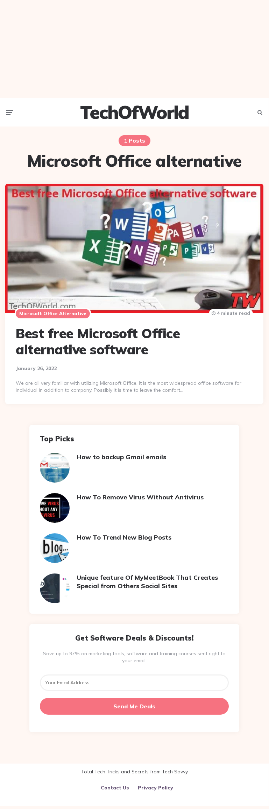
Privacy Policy (155, 788)
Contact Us (115, 788)
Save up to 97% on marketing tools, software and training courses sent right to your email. (134, 657)
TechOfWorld (134, 112)
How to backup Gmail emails (121, 457)
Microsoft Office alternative (52, 313)
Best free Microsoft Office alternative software (98, 341)
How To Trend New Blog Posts (124, 537)
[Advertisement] (134, 49)
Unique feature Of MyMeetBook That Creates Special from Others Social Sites (147, 581)
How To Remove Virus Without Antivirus (140, 497)
